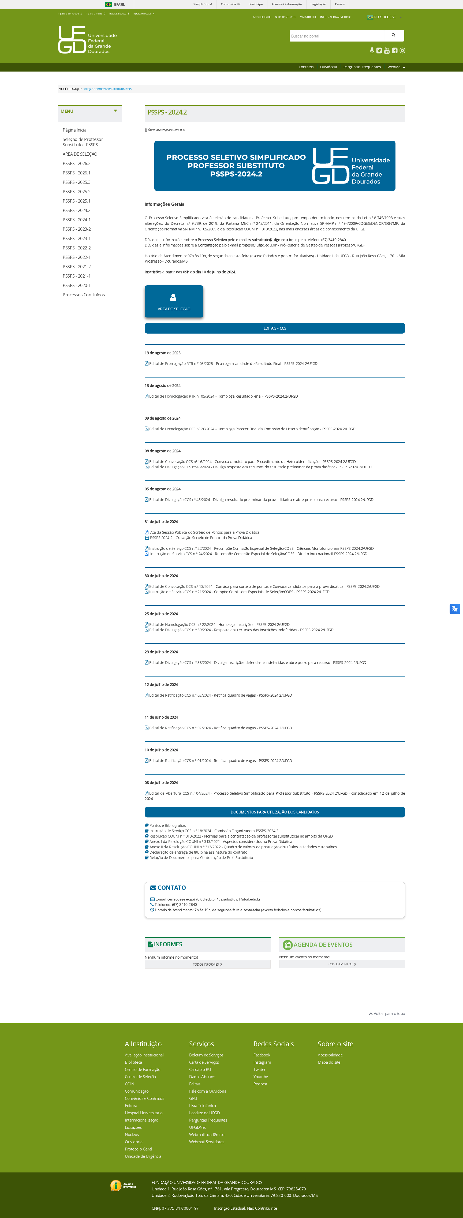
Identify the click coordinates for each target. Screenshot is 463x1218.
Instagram (262, 1062)
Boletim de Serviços (206, 1055)
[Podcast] (372, 51)
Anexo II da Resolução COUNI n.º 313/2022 (185, 846)
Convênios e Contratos (144, 1098)
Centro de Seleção (140, 1076)
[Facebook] (394, 51)
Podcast (260, 1083)
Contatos (306, 66)
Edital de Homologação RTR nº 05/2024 (181, 396)
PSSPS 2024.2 (161, 537)
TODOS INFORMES (206, 964)
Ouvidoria (328, 66)
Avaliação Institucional (144, 1055)
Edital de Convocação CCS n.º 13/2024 (180, 586)
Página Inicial (75, 130)
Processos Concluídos (84, 295)
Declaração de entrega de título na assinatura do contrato (198, 852)
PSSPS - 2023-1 (77, 238)
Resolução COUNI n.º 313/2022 (175, 836)
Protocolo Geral (138, 1149)
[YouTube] (387, 51)
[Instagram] (402, 51)
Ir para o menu (95, 13)
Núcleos (132, 1134)
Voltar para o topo (389, 1013)
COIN (129, 1083)
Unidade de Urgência (143, 1156)
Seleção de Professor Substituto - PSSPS (83, 142)
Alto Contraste (285, 17)
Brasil (119, 4)
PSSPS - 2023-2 (77, 229)
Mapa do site (329, 1062)
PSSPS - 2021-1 (77, 276)
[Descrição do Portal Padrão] (87, 39)
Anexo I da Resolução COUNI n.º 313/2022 (185, 841)
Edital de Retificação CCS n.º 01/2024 (180, 760)
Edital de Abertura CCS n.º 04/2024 (180, 793)
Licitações (133, 1127)
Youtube (260, 1076)
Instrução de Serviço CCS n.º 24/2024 (181, 553)
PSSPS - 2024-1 (77, 220)
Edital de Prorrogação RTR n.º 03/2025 (181, 363)
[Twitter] (379, 51)
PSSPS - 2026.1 (76, 173)
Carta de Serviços (204, 1062)
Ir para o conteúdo (70, 13)
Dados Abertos (202, 1076)
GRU (193, 1098)
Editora (131, 1105)
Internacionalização (141, 1120)
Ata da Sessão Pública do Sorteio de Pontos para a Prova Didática (205, 532)
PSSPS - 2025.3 (76, 182)
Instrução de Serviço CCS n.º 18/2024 (180, 830)
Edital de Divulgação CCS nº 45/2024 (179, 499)
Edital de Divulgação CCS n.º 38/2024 (180, 662)
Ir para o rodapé (144, 13)
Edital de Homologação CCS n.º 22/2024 (182, 624)
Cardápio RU (200, 1069)
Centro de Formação (142, 1069)
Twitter (259, 1069)
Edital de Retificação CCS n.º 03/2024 (180, 695)
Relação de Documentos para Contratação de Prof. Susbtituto (201, 857)
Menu (67, 111)
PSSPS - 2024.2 (76, 210)
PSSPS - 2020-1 (77, 285)
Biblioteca (133, 1062)
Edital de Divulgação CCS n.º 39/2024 (180, 629)
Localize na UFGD (204, 1112)
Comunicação (136, 1091)
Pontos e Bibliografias (168, 825)
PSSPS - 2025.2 (76, 192)
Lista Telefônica (202, 1105)
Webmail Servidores (206, 1141)
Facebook (261, 1055)
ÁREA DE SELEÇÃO (80, 154)
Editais (194, 1083)
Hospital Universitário (144, 1112)
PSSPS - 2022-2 (77, 248)
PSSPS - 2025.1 (76, 201)
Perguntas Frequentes (362, 66)
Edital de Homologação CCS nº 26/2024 (181, 428)
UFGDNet (197, 1127)
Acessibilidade (262, 17)
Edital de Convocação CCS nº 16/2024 (180, 461)
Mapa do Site (308, 17)
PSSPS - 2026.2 (76, 163)
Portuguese (384, 17)
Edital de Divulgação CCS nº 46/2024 (179, 466)
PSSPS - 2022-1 (77, 257)
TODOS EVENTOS (340, 964)
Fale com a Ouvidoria (207, 1091)
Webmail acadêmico (207, 1134)
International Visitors (335, 17)
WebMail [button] (394, 66)
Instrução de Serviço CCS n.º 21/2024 (180, 591)
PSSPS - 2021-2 (77, 267)
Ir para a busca (119, 13)
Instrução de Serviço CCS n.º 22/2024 (180, 548)
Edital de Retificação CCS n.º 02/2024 (180, 727)
